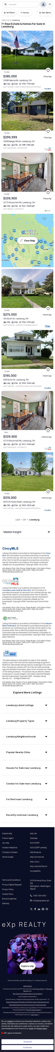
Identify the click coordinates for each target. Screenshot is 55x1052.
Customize (27, 1047)
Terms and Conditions (11, 880)
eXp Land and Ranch (38, 866)
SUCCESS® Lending (38, 847)
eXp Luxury (34, 862)
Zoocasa (33, 838)
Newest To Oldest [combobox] (26, 12)
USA (17, 519)
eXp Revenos (35, 852)
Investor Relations (9, 847)
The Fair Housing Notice (33, 1010)
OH (24, 519)
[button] (27, 532)
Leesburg (34, 519)
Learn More (34, 1015)
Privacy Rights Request (11, 885)
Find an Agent (8, 838)
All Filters (11, 12)
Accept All (27, 1042)
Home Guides (7, 857)
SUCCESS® (35, 843)
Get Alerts (46, 12)
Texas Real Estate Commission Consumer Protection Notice (27, 1005)
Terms (31, 1028)
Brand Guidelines (9, 899)
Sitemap (5, 903)
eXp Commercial (37, 857)
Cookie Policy (7, 894)
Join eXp (5, 843)
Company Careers (9, 852)
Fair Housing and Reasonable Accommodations (27, 994)
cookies (10, 1021)
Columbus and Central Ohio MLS (16, 590)
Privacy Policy (8, 889)
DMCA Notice (27, 986)
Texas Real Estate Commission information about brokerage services (27, 1002)
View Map (29, 240)
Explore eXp (7, 833)
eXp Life (33, 833)
